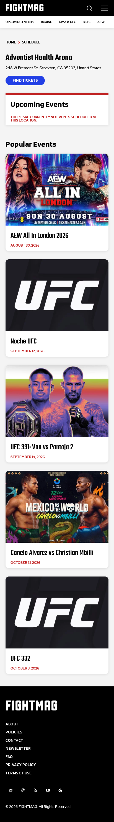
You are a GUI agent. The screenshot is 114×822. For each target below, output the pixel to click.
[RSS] (35, 790)
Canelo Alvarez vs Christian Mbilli (52, 553)
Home (11, 42)
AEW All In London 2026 (40, 235)
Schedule (31, 42)
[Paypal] (23, 790)
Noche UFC (24, 341)
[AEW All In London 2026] (57, 190)
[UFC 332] (57, 612)
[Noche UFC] (57, 295)
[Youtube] (48, 790)
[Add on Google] (60, 790)
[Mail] (10, 790)
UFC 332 (20, 658)
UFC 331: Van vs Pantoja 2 (42, 447)
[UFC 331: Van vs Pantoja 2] (57, 401)
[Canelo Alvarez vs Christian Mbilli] (57, 507)
